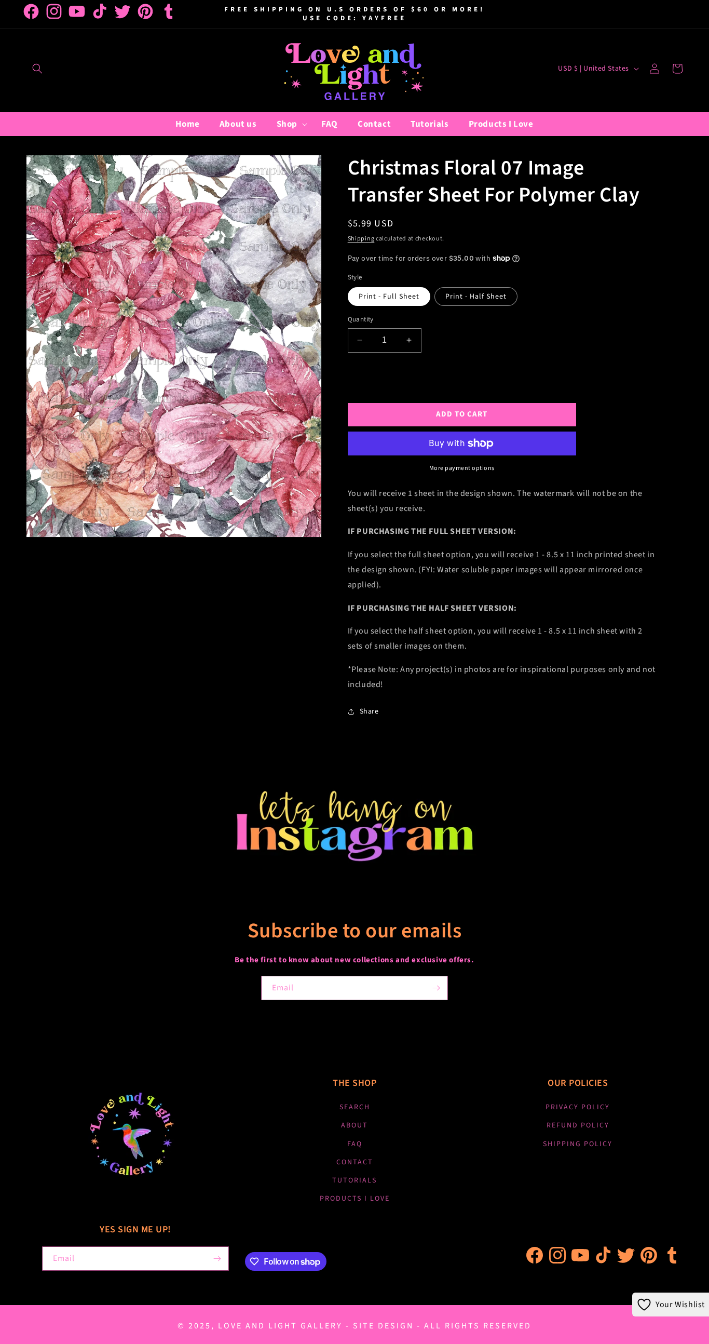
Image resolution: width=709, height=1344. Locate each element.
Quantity (361, 319)
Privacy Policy (578, 1107)
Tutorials (354, 1180)
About (354, 1125)
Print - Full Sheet (389, 296)
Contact (354, 1162)
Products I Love (355, 1198)
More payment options (462, 468)
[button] (37, 68)
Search (354, 1107)
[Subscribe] (436, 988)
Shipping (361, 238)
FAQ (354, 1144)
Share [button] (369, 711)
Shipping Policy (577, 1144)
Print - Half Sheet (476, 296)
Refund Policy (578, 1125)
